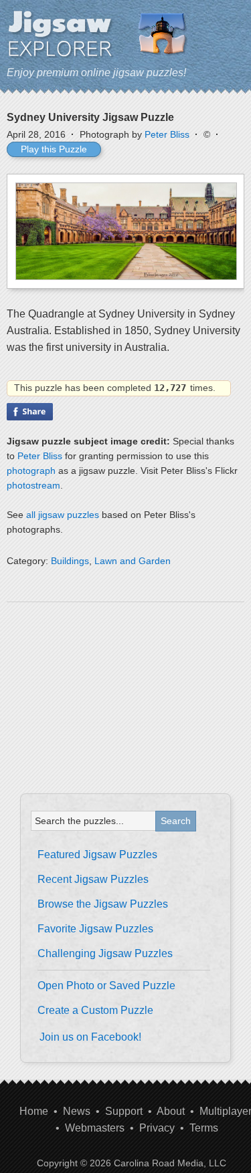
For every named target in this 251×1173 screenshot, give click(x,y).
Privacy (157, 1128)
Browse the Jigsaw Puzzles (102, 904)
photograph (31, 470)
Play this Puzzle (54, 149)
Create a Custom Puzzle (95, 1010)
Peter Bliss (167, 134)
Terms (203, 1128)
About (171, 1111)
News (76, 1111)
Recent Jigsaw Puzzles (93, 879)
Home (33, 1111)
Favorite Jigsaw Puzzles (95, 928)
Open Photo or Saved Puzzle (106, 985)
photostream (33, 485)
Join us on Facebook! (90, 1037)
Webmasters (94, 1128)
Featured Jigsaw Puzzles (97, 854)
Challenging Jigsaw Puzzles (105, 953)
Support (124, 1111)
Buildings (70, 560)
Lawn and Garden (132, 560)
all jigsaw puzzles (62, 514)
